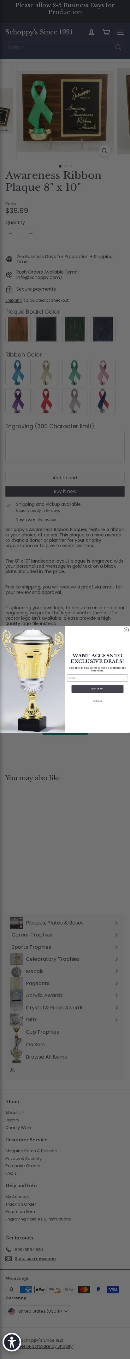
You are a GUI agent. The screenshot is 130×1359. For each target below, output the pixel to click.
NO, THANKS (97, 701)
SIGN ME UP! (98, 689)
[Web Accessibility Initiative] (12, 1342)
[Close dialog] (126, 630)
